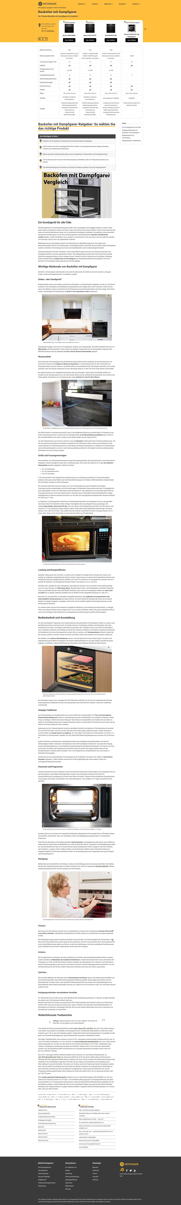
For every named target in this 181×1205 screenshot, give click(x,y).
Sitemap (68, 1189)
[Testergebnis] (42, 38)
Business (95, 1167)
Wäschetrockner (43, 1140)
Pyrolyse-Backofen (44, 1113)
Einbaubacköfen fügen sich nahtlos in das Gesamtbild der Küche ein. (61, 342)
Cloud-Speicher (43, 1170)
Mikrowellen (42, 349)
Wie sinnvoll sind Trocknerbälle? (89, 1140)
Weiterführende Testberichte (131, 141)
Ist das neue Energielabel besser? (89, 1144)
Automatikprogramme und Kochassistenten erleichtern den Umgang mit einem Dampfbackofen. (68, 919)
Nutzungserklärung (71, 1180)
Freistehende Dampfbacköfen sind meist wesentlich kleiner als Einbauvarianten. (64, 564)
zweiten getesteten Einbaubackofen (54, 1077)
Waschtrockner (43, 1133)
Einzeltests (68, 1173)
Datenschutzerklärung (72, 1176)
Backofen (79, 441)
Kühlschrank (42, 1130)
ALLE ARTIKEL (83, 1147)
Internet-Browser (43, 1173)
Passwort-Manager (44, 1176)
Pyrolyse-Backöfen (102, 866)
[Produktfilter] (46, 38)
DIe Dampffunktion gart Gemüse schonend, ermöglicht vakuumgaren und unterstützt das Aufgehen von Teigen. (72, 829)
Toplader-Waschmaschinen (46, 1117)
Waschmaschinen (64, 588)
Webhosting (42, 1186)
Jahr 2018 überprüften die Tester (49, 1057)
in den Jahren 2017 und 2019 (83, 1028)
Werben (67, 1170)
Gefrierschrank (42, 1137)
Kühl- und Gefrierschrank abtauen (89, 1110)
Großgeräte (49, 7)
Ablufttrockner (42, 1110)
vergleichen (50, 31)
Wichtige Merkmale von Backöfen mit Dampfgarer (130, 131)
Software (95, 1180)
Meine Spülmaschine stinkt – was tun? (91, 1119)
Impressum (68, 1183)
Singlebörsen (42, 1180)
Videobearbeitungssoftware (47, 1183)
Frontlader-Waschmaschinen (47, 1123)
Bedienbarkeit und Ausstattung (128, 137)
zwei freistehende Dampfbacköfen (87, 1041)
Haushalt (95, 1176)
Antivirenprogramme (44, 1167)
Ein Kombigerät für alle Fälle (131, 127)
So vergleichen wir (71, 1167)
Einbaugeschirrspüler (44, 1120)
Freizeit (95, 1173)
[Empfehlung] (39, 38)
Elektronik (43, 7)
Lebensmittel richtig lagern (87, 1137)
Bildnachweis (69, 1186)
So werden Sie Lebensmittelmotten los (91, 1122)
